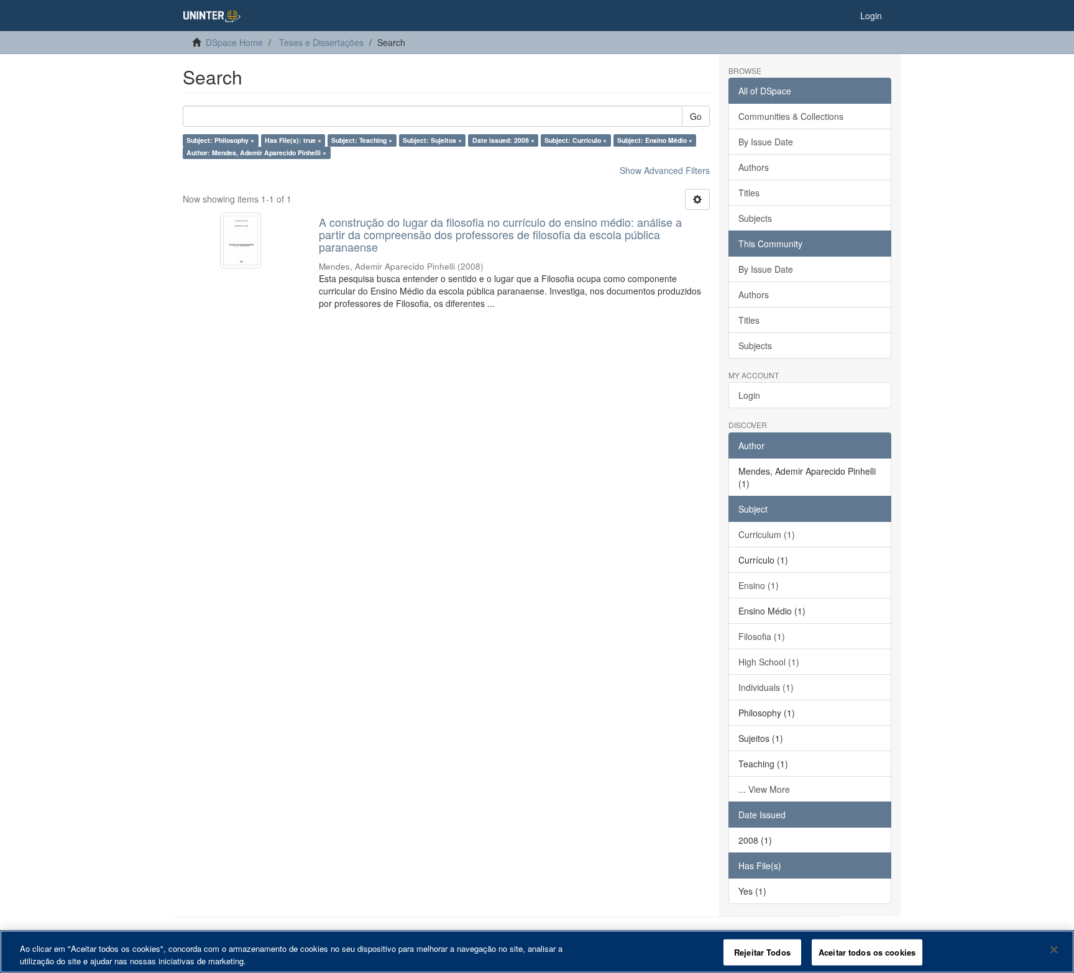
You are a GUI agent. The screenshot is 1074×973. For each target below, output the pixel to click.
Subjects (755, 218)
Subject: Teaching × (361, 140)
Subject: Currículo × (575, 140)
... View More (764, 789)
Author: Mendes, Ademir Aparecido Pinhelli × (256, 152)
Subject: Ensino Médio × (654, 140)
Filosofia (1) (761, 636)
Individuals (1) (766, 687)
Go (696, 116)
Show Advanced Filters (665, 170)
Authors (753, 167)
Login (749, 395)
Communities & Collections (790, 116)
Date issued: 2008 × (503, 140)
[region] (537, 951)
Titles (749, 192)
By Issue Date (765, 141)
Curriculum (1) (766, 534)
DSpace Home (234, 42)
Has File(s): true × (293, 140)
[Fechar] (1054, 950)
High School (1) (768, 662)
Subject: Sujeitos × (432, 140)
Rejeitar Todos (762, 952)
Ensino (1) (758, 585)
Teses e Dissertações (321, 42)
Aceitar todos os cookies (867, 952)
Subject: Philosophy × (220, 140)
